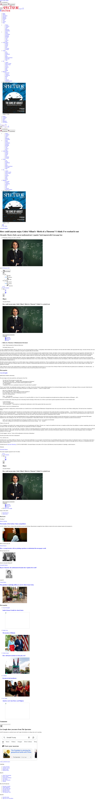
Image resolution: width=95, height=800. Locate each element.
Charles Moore (3, 582)
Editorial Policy (6, 770)
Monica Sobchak (3, 521)
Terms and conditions (7, 777)
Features (7, 74)
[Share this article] (4, 294)
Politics (6, 25)
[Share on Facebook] (5, 290)
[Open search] (1, 125)
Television (7, 58)
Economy (7, 48)
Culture (6, 27)
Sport (6, 68)
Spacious (11, 285)
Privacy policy (5, 776)
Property (7, 67)
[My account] (23, 8)
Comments (6, 287)
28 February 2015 (6, 268)
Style (6, 69)
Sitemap (4, 781)
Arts (6, 51)
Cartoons (7, 79)
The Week (7, 72)
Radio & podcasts (8, 57)
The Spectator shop (6, 788)
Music (6, 56)
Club (4, 20)
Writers (4, 14)
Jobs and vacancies (6, 780)
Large (10, 279)
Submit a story (5, 769)
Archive (4, 21)
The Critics (5, 226)
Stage (6, 60)
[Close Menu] (1, 127)
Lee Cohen (5, 698)
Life (3, 61)
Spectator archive (6, 789)
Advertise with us (6, 767)
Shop (4, 22)
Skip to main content (4, 0)
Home (4, 13)
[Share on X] (5, 291)
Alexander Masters (4, 449)
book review (5, 514)
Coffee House (5, 42)
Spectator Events (6, 791)
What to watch (8, 63)
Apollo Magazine (6, 787)
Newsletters (5, 15)
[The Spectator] (11, 8)
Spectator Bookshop (12, 444)
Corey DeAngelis (3, 372)
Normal (10, 283)
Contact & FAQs (6, 766)
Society (6, 44)
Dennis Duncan (3, 545)
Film (6, 55)
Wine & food (7, 64)
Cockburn (7, 26)
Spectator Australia (6, 786)
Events (4, 19)
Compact (10, 281)
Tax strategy (5, 778)
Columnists (7, 75)
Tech (6, 28)
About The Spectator (7, 775)
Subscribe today (6, 797)
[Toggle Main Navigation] (1, 8)
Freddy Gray (5, 630)
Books (6, 53)
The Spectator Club (7, 792)
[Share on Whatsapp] (5, 292)
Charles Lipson (6, 653)
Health (6, 70)
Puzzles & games (8, 81)
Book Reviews (6, 512)
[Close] (1, 726)
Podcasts (4, 17)
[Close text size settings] (4, 273)
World (6, 46)
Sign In (20, 8)
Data (6, 47)
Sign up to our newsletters (8, 798)
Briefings (4, 18)
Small (9, 275)
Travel (6, 65)
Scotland (7, 49)
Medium (10, 277)
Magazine (7, 29)
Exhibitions (7, 54)
